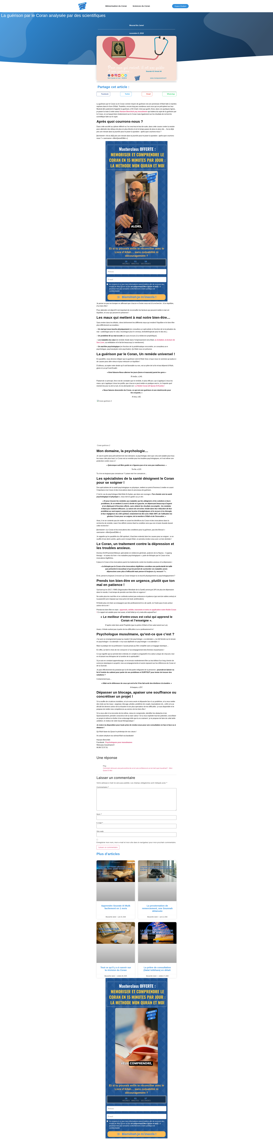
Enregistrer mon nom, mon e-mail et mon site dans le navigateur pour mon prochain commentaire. (136, 842)
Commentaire (103, 787)
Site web (100, 831)
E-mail (100, 823)
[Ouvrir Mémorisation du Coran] (128, 6)
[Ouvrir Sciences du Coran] (151, 6)
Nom (99, 814)
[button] (103, 94)
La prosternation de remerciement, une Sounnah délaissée (157, 908)
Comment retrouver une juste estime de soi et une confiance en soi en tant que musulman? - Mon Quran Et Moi (137, 769)
